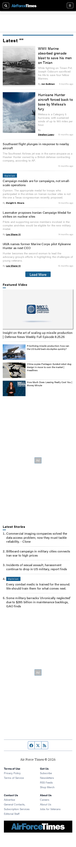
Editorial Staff (11, 814)
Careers (44, 799)
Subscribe (46, 773)
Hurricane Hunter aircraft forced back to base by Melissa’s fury (55, 101)
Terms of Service (14, 778)
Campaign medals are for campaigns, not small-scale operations (36, 183)
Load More (38, 274)
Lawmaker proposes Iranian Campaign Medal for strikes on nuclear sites (37, 214)
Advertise (9, 799)
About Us (45, 804)
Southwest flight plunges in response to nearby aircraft (36, 146)
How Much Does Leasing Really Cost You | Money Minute (49, 383)
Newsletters (47, 778)
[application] (38, 309)
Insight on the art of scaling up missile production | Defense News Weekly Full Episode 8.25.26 (37, 334)
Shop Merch (47, 787)
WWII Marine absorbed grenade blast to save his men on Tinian (55, 55)
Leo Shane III (13, 234)
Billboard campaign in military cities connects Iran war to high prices (38, 553)
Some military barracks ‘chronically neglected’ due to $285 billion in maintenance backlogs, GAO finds (38, 602)
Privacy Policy (12, 773)
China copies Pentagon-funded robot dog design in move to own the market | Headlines (49, 367)
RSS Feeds (46, 782)
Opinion (9, 175)
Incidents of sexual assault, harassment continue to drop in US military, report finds (36, 567)
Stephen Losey (46, 134)
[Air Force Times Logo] (23, 5)
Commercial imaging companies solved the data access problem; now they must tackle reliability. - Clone (36, 537)
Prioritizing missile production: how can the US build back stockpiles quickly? (48, 347)
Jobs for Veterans (50, 809)
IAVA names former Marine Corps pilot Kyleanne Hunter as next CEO (37, 246)
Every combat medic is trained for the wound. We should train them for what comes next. (38, 586)
